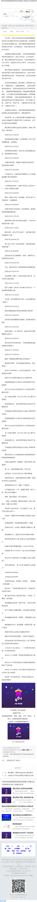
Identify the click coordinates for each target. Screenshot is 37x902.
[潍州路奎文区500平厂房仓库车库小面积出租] (6, 835)
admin (5, 31)
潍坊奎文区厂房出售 (13, 760)
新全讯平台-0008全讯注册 (16, 25)
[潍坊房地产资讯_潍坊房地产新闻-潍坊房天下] (6, 799)
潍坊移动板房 (17, 824)
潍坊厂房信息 (29, 25)
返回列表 (18, 768)
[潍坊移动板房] (6, 826)
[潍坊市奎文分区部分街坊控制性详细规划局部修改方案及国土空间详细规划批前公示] (6, 791)
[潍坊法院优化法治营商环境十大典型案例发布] (6, 817)
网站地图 (3, 901)
